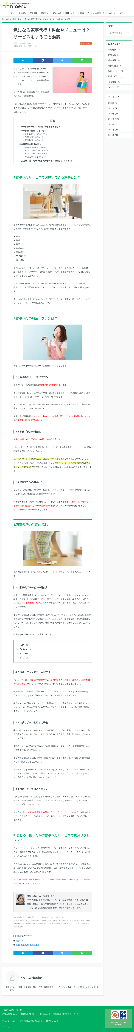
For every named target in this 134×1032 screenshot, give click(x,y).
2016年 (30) (113, 135)
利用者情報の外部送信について (31, 1021)
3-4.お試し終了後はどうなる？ (35, 157)
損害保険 (44, 13)
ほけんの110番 (45, 1014)
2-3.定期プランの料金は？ (33, 140)
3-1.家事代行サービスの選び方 (35, 148)
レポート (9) (113, 87)
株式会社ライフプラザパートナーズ (66, 1014)
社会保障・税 (98, 13)
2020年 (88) (113, 113)
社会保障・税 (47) (116, 82)
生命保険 (22, 13)
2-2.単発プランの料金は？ (33, 137)
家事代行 (25, 945)
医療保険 (33, 13)
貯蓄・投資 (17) (115, 76)
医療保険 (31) (114, 55)
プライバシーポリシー (9, 1021)
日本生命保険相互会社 (9, 1014)
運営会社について (52, 1021)
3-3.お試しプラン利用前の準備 (35, 154)
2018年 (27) (113, 124)
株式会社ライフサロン (28, 1014)
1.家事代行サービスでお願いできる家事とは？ (39, 126)
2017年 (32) (113, 130)
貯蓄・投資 (85, 13)
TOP (13, 13)
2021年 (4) (112, 108)
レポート (112, 13)
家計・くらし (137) (116, 71)
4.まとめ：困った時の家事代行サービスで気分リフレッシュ (45, 161)
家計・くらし (70, 13)
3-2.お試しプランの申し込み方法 (35, 151)
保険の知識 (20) (115, 66)
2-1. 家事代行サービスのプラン (35, 134)
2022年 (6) (112, 103)
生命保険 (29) (114, 49)
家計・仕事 (34, 945)
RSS (121, 13)
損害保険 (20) (114, 60)
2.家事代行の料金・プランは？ (33, 130)
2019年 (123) (113, 119)
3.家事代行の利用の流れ (30, 144)
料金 (18, 945)
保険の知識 (57, 13)
